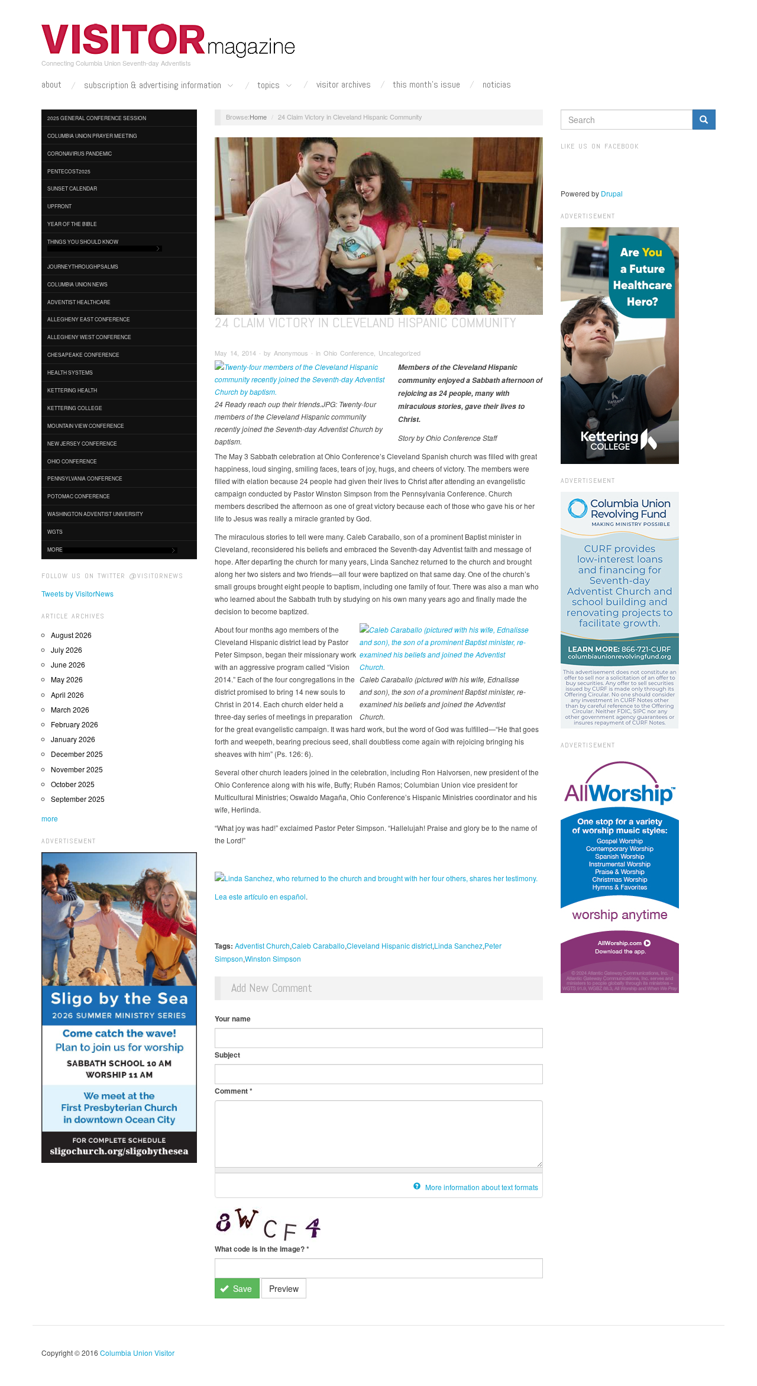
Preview (284, 1288)
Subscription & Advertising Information (154, 85)
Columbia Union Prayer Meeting (92, 135)
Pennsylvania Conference (84, 478)
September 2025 (78, 799)
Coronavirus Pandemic (79, 153)
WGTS (55, 531)
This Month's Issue (426, 84)
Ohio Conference (72, 461)
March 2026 (70, 709)
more (49, 818)
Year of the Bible (72, 223)
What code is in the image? (262, 1248)
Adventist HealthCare (79, 301)
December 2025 (77, 754)
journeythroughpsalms (82, 266)
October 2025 (73, 784)
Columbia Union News (77, 284)
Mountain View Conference (85, 425)
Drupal (612, 193)
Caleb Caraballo (318, 945)
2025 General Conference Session (96, 117)
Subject (227, 1054)
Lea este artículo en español (260, 896)
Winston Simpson (273, 958)
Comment (234, 1090)
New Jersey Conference (82, 443)
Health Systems (70, 372)
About (51, 84)
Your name (233, 1018)
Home (258, 116)
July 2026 (66, 649)
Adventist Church (262, 945)
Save (241, 1288)
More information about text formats (480, 1187)
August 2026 (71, 635)
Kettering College (74, 407)
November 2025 (77, 769)
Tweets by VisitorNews (77, 593)
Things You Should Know (82, 241)
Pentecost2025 (68, 171)
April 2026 (67, 694)
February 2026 (74, 724)
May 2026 (67, 679)
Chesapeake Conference (83, 354)
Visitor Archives (343, 84)
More (55, 549)
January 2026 (73, 739)
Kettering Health (72, 390)
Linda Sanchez (458, 945)
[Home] (168, 41)
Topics (269, 85)
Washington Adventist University (95, 513)
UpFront (59, 205)
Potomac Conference (78, 495)
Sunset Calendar (72, 188)
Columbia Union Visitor (137, 1353)
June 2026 (68, 664)
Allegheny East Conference (88, 319)
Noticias (497, 84)
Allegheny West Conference (89, 336)
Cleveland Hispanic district (389, 945)
